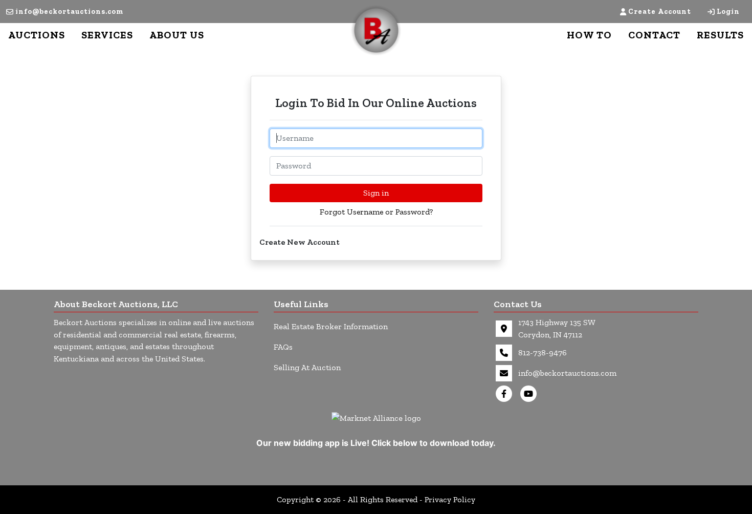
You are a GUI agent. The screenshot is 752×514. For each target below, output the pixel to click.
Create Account (659, 11)
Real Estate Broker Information (331, 326)
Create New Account (299, 242)
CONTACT (654, 35)
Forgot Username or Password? (376, 212)
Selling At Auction (307, 367)
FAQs (283, 347)
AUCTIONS (36, 35)
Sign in (376, 193)
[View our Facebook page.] (506, 394)
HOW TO (589, 35)
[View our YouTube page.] (530, 394)
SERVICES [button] (107, 35)
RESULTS (720, 35)
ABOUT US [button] (176, 35)
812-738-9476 (542, 352)
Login (728, 11)
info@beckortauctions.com (69, 11)
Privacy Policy (450, 499)
